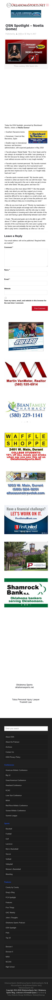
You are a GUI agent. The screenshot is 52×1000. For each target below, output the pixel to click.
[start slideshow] (21, 348)
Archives (9, 747)
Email (7, 279)
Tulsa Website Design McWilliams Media (22, 995)
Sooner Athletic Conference (16, 811)
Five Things (10, 907)
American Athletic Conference (16, 770)
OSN (20, 34)
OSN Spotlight (11, 928)
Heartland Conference (13, 785)
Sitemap (42, 995)
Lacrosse (9, 844)
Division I (9, 947)
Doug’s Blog (10, 892)
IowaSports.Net (41, 983)
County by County (12, 887)
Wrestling (9, 874)
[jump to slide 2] (27, 348)
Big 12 (8, 775)
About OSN (10, 737)
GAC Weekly (10, 913)
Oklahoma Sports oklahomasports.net (24, 686)
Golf (7, 839)
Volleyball (9, 864)
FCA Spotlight (11, 897)
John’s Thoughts (12, 918)
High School (10, 967)
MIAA (8, 800)
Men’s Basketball (12, 849)
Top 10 (8, 938)
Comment (8, 247)
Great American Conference (16, 780)
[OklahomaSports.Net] (26, 5)
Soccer (8, 854)
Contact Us (10, 752)
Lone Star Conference (14, 795)
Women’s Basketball (13, 869)
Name (7, 270)
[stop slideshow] (30, 348)
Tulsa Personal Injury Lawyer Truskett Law (26, 700)
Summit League (11, 816)
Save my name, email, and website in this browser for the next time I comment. (25, 302)
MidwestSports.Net (33, 985)
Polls (7, 933)
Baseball (9, 829)
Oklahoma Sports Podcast (15, 923)
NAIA (8, 957)
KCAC (8, 790)
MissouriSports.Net (18, 985)
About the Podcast (12, 742)
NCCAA (8, 962)
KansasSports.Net (27, 983)
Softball (8, 859)
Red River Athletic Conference (17, 806)
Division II (9, 952)
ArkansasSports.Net (12, 983)
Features (9, 902)
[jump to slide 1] (24, 348)
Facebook (41, 993)
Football (8, 834)
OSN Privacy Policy (13, 757)
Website (7, 289)
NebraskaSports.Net (26, 988)
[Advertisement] (26, 98)
